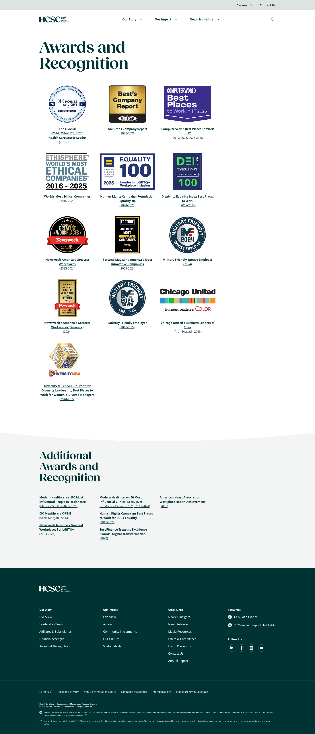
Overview (45, 617)
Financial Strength (51, 639)
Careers (242, 5)
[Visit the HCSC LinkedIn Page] (231, 651)
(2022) (104, 538)
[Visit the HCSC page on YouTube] (261, 651)
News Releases (178, 624)
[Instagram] (251, 651)
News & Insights (202, 19)
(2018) (164, 506)
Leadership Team (51, 624)
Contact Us (268, 5)
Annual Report (178, 661)
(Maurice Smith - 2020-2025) (58, 506)
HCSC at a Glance (246, 617)
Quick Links (175, 609)
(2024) (187, 264)
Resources (234, 609)
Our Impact (163, 19)
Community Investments (120, 632)
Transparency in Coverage (192, 691)
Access (107, 624)
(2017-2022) (107, 522)
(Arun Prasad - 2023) (188, 332)
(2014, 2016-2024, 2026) (67, 133)
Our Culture (111, 639)
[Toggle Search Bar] (273, 19)
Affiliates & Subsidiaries (55, 632)
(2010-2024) (127, 327)
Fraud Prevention (180, 646)
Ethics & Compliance (182, 639)
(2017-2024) (188, 205)
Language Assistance (134, 691)
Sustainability (112, 646)
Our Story (129, 19)
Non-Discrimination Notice (100, 691)
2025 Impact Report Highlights (255, 625)
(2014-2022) (67, 399)
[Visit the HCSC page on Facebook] (241, 651)
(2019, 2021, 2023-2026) (188, 138)
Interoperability (161, 691)
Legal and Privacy (68, 691)
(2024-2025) (127, 205)
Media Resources (180, 632)
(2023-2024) (67, 268)
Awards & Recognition (54, 646)
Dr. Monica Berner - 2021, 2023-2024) (125, 506)
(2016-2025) (67, 201)
